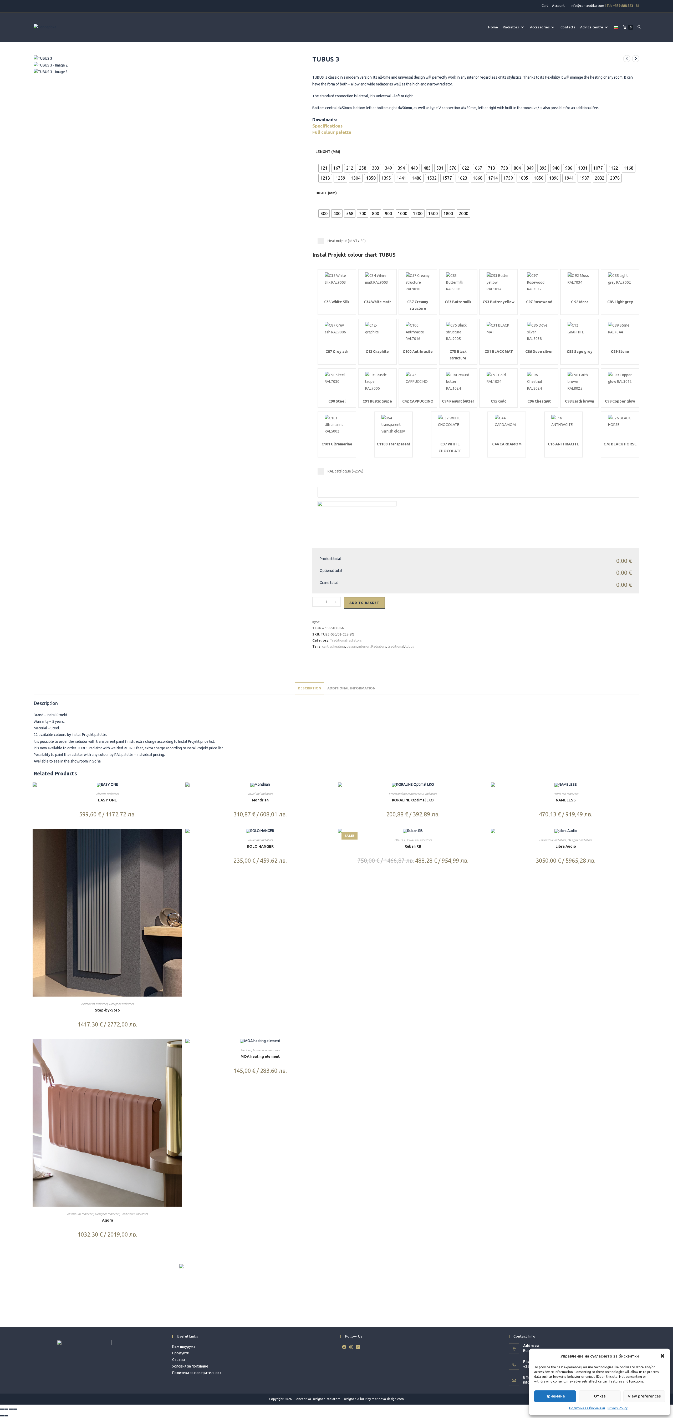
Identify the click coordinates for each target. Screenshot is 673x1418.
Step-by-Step (107, 1010)
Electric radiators (107, 793)
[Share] (11, 1409)
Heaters (246, 1050)
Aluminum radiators (94, 1003)
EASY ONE (107, 800)
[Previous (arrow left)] (2, 1415)
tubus (409, 646)
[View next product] (635, 58)
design (351, 646)
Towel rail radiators (260, 793)
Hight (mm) (326, 193)
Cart (545, 5)
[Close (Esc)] (15, 1409)
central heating (333, 646)
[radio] (324, 168)
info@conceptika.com (588, 5)
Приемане (555, 1396)
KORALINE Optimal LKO (413, 800)
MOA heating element (260, 1056)
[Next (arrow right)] (6, 1415)
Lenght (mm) (327, 152)
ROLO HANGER (260, 846)
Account (558, 5)
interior (364, 646)
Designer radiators (121, 1003)
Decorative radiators (552, 840)
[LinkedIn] (358, 1347)
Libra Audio (565, 846)
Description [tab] (309, 688)
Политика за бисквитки (587, 1408)
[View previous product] (626, 58)
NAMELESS (566, 800)
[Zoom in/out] (2, 1409)
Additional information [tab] (351, 688)
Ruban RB (413, 846)
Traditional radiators (346, 640)
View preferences (644, 1396)
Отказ (600, 1396)
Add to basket (364, 602)
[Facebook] (344, 1347)
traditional (396, 646)
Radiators (378, 646)
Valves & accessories (266, 1050)
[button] (662, 1356)
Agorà (107, 1220)
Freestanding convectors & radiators (413, 793)
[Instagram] (351, 1347)
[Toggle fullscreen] (6, 1409)
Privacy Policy (618, 1408)
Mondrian (260, 800)
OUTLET (399, 840)
